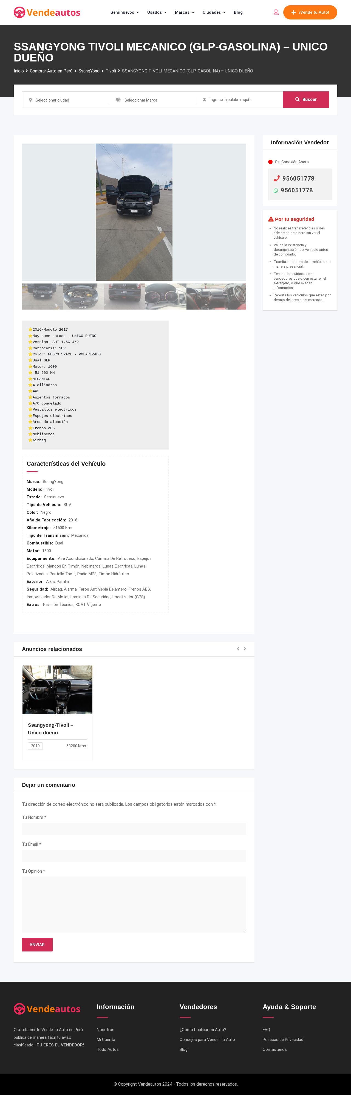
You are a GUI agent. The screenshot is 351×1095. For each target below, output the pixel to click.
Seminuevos (122, 12)
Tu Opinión (33, 871)
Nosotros (105, 1029)
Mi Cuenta (106, 1039)
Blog (238, 12)
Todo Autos (108, 1049)
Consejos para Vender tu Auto (207, 1039)
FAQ (266, 1029)
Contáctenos (275, 1049)
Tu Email (31, 844)
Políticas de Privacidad (283, 1039)
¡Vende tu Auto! (314, 12)
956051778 (298, 178)
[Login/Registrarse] (276, 12)
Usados (154, 12)
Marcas (182, 12)
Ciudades (212, 12)
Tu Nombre (34, 817)
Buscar (309, 99)
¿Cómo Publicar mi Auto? (203, 1029)
